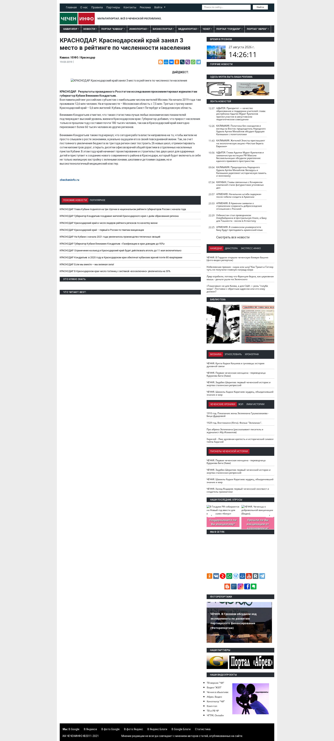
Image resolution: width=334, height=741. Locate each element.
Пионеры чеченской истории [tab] (229, 451)
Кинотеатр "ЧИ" (216, 701)
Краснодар (87, 57)
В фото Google (110, 729)
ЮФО (74, 57)
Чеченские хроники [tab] (222, 404)
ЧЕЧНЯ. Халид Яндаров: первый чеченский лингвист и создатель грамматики (238, 490)
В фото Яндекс (133, 729)
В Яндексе (90, 729)
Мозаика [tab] (216, 354)
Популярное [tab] (97, 200)
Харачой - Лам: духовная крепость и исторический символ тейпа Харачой (240, 440)
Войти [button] (158, 7)
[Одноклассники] (177, 62)
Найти (260, 7)
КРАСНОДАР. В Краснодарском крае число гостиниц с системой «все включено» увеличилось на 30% (115, 271)
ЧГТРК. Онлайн (215, 715)
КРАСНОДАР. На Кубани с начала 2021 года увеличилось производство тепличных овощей (110, 236)
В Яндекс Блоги (157, 729)
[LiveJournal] (182, 62)
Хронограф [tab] (252, 354)
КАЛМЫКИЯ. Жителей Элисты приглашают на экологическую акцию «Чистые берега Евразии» (240, 143)
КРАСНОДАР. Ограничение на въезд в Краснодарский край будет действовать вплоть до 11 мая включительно (120, 250)
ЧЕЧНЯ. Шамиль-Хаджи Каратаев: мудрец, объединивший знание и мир (240, 393)
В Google (74, 729)
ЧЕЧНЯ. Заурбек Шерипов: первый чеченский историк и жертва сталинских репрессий (239, 384)
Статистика (202, 729)
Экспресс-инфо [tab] (251, 248)
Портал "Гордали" (228, 29)
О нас (84, 7)
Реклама (145, 7)
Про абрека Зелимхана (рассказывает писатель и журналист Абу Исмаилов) (235, 431)
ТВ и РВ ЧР (213, 710)
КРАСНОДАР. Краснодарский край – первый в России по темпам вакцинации (102, 230)
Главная (71, 7)
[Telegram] (198, 62)
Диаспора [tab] (231, 248)
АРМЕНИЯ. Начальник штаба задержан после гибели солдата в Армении (238, 195)
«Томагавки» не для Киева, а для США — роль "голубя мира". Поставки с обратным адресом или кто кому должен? (237, 288)
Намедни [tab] (216, 248)
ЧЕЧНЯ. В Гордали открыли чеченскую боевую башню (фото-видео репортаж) (237, 259)
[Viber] (187, 62)
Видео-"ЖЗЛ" (214, 687)
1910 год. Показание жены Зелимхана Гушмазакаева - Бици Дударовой (238, 415)
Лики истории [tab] (255, 404)
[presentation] (269, 318)
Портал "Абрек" (257, 29)
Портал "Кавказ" (112, 29)
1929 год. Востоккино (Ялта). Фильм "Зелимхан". (234, 422)
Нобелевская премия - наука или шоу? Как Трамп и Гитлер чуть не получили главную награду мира (240, 268)
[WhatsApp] (193, 62)
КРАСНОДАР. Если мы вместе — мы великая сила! (87, 264)
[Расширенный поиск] (271, 7)
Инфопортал (138, 29)
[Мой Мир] (166, 62)
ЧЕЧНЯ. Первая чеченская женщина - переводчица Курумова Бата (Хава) (236, 374)
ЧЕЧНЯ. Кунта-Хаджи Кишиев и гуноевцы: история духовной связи (235, 365)
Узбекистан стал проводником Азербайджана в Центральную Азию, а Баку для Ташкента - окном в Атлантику (241, 218)
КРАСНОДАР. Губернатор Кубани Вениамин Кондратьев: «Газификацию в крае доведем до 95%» (112, 243)
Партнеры (113, 7)
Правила (97, 7)
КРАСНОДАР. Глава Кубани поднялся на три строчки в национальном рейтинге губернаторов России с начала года (123, 209)
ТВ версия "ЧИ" (215, 682)
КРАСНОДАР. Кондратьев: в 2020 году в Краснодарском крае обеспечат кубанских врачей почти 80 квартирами (121, 257)
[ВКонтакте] (171, 62)
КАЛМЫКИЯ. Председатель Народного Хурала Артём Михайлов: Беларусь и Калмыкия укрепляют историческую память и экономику (241, 171)
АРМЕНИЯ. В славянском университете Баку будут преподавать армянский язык (239, 228)
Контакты (130, 7)
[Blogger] (160, 62)
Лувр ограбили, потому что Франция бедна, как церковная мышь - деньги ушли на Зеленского (240, 278)
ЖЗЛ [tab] (240, 404)
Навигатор (70, 29)
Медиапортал (187, 29)
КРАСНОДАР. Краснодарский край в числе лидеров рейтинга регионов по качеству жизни (109, 223)
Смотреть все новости (233, 237)
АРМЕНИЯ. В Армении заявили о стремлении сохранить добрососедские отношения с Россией (239, 206)
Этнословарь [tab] (233, 354)
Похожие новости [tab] (75, 200)
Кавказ (64, 57)
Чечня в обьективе (217, 692)
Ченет (206, 29)
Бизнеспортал (162, 29)
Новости (89, 29)
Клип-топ (212, 706)
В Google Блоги (181, 729)
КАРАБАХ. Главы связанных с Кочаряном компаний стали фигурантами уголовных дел (240, 184)
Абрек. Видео (214, 696)
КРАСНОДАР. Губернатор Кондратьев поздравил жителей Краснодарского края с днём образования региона (119, 216)
